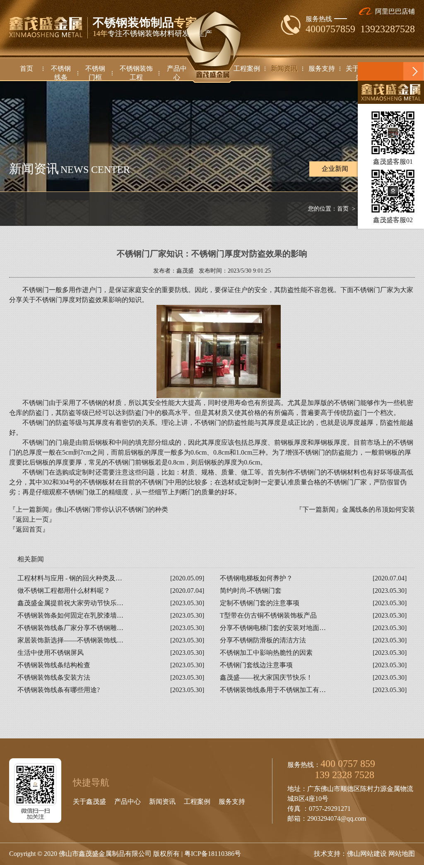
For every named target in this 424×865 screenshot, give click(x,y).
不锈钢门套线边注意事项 (256, 665)
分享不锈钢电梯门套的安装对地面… (273, 627)
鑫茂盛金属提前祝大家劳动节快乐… (70, 602)
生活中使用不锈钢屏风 (50, 652)
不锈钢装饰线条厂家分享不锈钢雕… (70, 627)
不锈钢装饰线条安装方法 (53, 677)
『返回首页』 (29, 529)
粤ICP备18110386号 (212, 853)
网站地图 (401, 853)
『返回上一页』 (32, 519)
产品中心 (127, 801)
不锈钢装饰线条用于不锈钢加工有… (273, 689)
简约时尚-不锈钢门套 (251, 590)
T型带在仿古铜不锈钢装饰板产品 (268, 615)
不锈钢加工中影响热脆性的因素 (266, 652)
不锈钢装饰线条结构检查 (53, 665)
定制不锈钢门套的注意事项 (259, 602)
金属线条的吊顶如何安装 (378, 509)
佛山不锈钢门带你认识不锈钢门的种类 (111, 509)
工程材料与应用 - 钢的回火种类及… (69, 578)
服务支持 (232, 801)
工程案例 (197, 801)
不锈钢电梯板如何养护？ (256, 578)
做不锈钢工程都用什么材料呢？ (63, 590)
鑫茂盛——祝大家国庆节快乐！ (266, 677)
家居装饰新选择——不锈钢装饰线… (70, 640)
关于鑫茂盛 (89, 801)
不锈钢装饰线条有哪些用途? (58, 689)
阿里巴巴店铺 (394, 11)
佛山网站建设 (367, 853)
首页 (343, 209)
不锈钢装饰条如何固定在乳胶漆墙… (70, 615)
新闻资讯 (162, 801)
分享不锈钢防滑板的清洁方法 (263, 640)
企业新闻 (335, 168)
